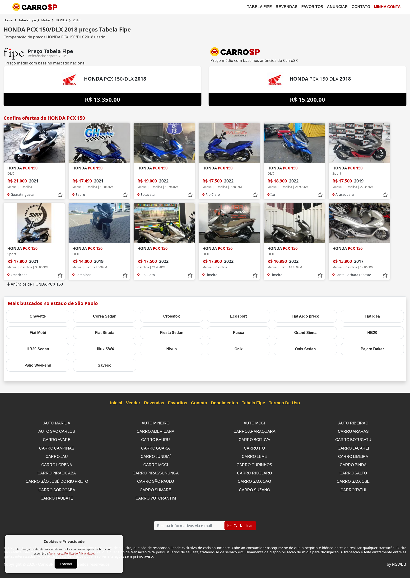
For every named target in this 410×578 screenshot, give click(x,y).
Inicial (116, 403)
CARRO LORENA (56, 465)
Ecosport (238, 316)
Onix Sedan (305, 349)
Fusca (238, 333)
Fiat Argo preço (305, 316)
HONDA (62, 20)
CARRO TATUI (353, 490)
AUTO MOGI (254, 423)
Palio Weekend (37, 365)
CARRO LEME (254, 457)
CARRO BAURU (155, 440)
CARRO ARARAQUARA (254, 431)
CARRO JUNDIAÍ (156, 457)
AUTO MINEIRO (155, 423)
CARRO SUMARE (155, 490)
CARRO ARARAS (353, 431)
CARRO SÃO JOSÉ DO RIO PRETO (57, 481)
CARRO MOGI (155, 465)
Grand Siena (305, 333)
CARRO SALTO (353, 473)
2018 (76, 20)
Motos (46, 20)
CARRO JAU (57, 457)
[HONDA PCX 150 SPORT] (359, 143)
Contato (361, 7)
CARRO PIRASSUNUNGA (156, 473)
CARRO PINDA (353, 465)
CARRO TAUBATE (57, 498)
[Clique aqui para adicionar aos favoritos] (60, 194)
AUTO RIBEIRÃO (353, 423)
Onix (238, 349)
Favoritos (312, 7)
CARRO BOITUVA (254, 440)
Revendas (287, 7)
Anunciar (337, 7)
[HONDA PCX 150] (99, 143)
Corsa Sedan (104, 316)
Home (8, 20)
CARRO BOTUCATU (353, 440)
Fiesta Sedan (171, 333)
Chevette (38, 316)
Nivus (171, 349)
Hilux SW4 (104, 349)
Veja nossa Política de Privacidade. (72, 553)
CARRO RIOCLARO (254, 473)
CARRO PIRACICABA (56, 473)
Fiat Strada (104, 333)
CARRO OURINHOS (254, 465)
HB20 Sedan (38, 349)
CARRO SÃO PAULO (155, 481)
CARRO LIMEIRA (353, 457)
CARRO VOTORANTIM (155, 498)
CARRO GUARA (155, 448)
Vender (133, 403)
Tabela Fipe (259, 7)
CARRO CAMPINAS (56, 448)
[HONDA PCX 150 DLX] (34, 143)
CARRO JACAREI (353, 448)
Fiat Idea (372, 316)
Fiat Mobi (38, 333)
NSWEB (399, 564)
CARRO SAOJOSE (353, 481)
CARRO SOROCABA (56, 490)
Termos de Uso (284, 403)
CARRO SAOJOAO (254, 481)
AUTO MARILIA (56, 423)
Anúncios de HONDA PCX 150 (36, 284)
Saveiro (105, 365)
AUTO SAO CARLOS (56, 431)
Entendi (66, 563)
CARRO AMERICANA (155, 431)
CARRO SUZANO (254, 490)
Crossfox (171, 316)
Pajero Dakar (372, 349)
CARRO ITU (254, 448)
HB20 (372, 333)
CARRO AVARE (56, 440)
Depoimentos (224, 403)
